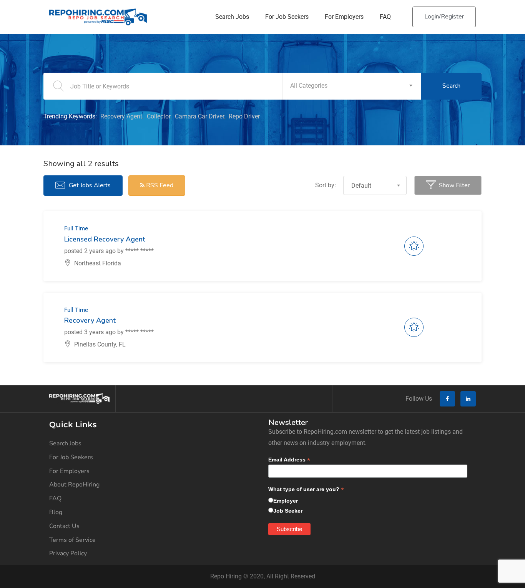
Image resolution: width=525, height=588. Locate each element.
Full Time (76, 228)
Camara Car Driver (199, 116)
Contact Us (64, 526)
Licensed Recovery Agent (104, 239)
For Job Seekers (287, 16)
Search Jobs (232, 16)
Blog (55, 512)
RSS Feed (159, 185)
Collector (158, 116)
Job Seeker (287, 511)
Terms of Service (72, 540)
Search (451, 86)
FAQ (385, 16)
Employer (285, 501)
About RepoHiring (74, 484)
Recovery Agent (121, 116)
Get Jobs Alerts (90, 185)
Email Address (289, 459)
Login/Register (444, 16)
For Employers (344, 16)
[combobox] (351, 86)
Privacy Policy (68, 553)
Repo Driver (244, 116)
